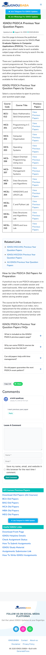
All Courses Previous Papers (16, 490)
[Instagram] (23, 629)
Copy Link (7, 384)
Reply (11, 413)
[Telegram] (16, 629)
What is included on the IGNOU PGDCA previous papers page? (17, 335)
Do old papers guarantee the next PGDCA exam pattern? (18, 369)
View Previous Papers (36, 115)
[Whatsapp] (30, 629)
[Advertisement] (17, 574)
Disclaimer (16, 644)
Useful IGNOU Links (12, 527)
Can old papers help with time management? (17, 358)
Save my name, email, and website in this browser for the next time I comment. (24, 469)
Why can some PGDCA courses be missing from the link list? (19, 346)
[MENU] (41, 4)
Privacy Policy (28, 644)
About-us (34, 640)
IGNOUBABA (13, 640)
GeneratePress (23, 651)
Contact (24, 640)
